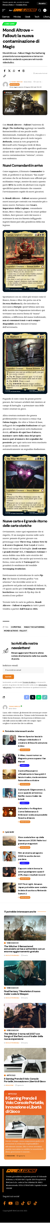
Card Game (9, 24)
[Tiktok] (35, 1203)
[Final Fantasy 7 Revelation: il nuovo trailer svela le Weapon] (25, 972)
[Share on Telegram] (19, 71)
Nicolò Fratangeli (12, 955)
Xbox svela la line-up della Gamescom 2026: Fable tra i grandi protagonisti (32, 840)
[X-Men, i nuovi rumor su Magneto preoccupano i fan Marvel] (9, 759)
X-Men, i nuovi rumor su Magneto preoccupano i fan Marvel (32, 758)
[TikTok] (23, 1203)
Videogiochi (24, 750)
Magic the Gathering (34, 627)
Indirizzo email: (10, 665)
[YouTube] (10, 1203)
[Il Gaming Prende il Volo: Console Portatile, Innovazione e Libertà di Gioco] (25, 1127)
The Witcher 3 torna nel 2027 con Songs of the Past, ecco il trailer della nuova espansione (23, 1036)
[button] (42, 3)
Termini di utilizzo (29, 682)
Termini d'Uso (21, 5)
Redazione (11, 1156)
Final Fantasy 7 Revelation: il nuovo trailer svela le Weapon (22, 993)
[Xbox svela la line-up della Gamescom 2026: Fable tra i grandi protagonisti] (9, 841)
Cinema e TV (24, 765)
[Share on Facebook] (4, 71)
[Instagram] (17, 1203)
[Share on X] (9, 71)
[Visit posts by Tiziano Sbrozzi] (5, 707)
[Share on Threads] (23, 71)
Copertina (16, 627)
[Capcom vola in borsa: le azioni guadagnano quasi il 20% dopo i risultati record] (9, 872)
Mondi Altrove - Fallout (15, 631)
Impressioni (14, 84)
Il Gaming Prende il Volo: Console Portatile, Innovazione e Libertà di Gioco (24, 1104)
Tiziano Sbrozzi (17, 82)
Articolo (12, 1094)
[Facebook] (4, 1203)
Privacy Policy (8, 5)
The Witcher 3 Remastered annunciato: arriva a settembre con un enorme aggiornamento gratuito (24, 949)
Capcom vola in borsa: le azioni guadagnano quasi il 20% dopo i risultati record (31, 871)
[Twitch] (29, 1203)
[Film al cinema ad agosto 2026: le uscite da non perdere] (9, 856)
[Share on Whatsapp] (14, 71)
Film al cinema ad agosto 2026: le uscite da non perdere (30, 856)
